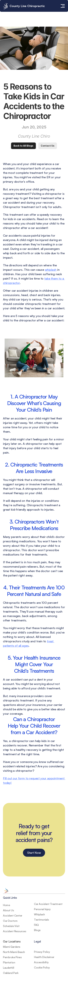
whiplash (51, 269)
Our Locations (12, 941)
